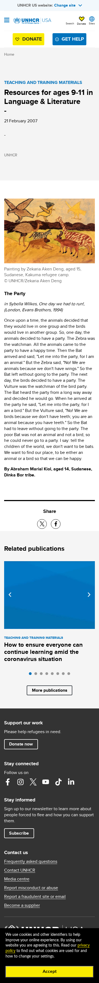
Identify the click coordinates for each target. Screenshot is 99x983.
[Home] (32, 21)
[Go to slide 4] (48, 675)
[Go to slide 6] (59, 675)
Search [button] (70, 23)
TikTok (58, 782)
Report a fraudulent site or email (35, 897)
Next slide (89, 594)
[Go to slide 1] (31, 675)
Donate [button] (81, 24)
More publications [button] (49, 690)
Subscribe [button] (19, 833)
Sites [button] (92, 23)
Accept (50, 971)
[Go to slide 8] (70, 675)
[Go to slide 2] (37, 675)
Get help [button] (73, 39)
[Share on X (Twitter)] (42, 524)
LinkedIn (71, 782)
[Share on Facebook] (56, 524)
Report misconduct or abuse (31, 888)
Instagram (20, 782)
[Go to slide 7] (64, 675)
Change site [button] (65, 5)
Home (9, 54)
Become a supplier (22, 905)
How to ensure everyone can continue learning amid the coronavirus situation (43, 651)
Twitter (33, 782)
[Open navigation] (6, 20)
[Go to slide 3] (42, 675)
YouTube (45, 782)
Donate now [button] (21, 744)
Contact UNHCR (19, 870)
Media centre (16, 879)
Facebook (7, 782)
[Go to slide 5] (53, 675)
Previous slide (10, 594)
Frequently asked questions (30, 861)
